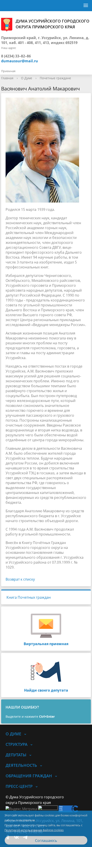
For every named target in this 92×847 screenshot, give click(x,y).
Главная (7, 78)
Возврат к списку (20, 579)
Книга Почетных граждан (28, 597)
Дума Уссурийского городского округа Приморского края (52, 23)
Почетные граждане (55, 78)
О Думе (26, 78)
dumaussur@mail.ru (19, 61)
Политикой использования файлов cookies (34, 830)
